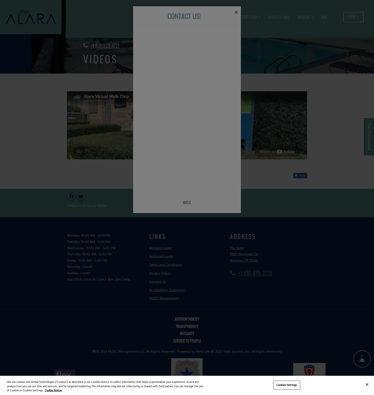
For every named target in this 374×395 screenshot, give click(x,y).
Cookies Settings (286, 385)
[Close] (367, 384)
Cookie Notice (53, 391)
